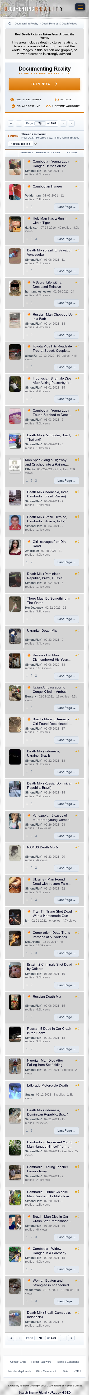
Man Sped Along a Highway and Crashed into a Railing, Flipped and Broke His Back (46, 464)
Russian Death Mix (47, 996)
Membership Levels (19, 1371)
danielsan (31, 227)
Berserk (30, 696)
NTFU (77, 1371)
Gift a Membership (46, 1371)
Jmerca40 (32, 550)
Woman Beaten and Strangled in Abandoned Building (51, 1285)
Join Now (41, 84)
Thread (25, 152)
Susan (29, 1094)
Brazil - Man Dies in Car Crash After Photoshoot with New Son (50, 1221)
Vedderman (33, 195)
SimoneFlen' (33, 170)
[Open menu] (80, 6)
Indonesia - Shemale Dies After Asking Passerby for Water (52, 382)
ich (27, 920)
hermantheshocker (38, 291)
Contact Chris (18, 1361)
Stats (65, 1371)
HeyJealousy (34, 607)
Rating (72, 152)
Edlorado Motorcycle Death (47, 1085)
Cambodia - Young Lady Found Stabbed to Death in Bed (51, 415)
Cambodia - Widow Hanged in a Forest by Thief (49, 1253)
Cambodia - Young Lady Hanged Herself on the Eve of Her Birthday (51, 165)
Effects (30, 469)
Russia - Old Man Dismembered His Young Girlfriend (51, 659)
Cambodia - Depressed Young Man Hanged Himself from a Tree (49, 1146)
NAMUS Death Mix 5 (42, 847)
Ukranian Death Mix (42, 630)
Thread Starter (47, 152)
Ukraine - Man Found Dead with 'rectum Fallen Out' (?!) (51, 883)
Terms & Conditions (67, 1361)
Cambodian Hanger (47, 186)
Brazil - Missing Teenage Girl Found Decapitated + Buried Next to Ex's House (52, 723)
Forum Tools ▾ (21, 143)
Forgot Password (41, 1361)
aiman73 (31, 355)
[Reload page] (9, 23)
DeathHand (32, 941)
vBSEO (66, 1392)
